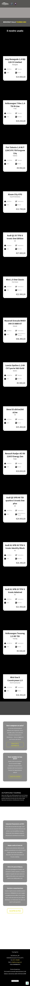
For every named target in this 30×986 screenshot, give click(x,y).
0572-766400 (16, 960)
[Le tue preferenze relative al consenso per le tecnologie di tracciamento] (27, 983)
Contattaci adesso (15, 776)
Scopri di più (15, 911)
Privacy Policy (15, 980)
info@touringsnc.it (16, 962)
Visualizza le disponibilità (15, 744)
